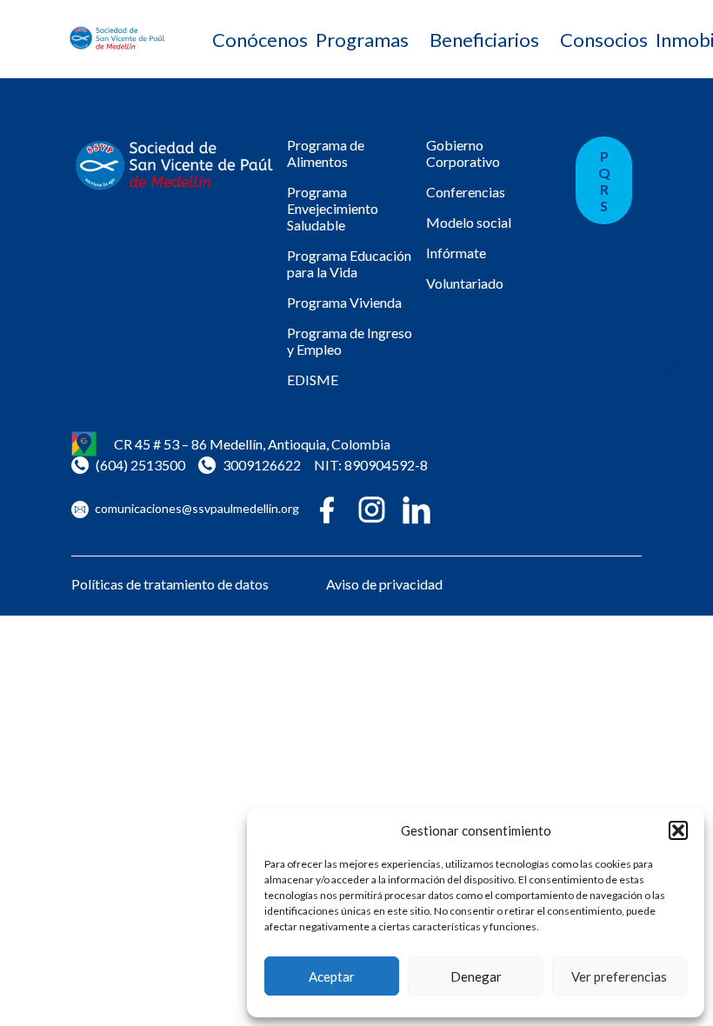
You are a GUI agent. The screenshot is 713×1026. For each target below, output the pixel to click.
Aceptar (332, 976)
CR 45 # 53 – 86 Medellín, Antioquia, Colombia (252, 444)
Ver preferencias (619, 976)
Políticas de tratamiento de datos (170, 584)
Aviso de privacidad (384, 584)
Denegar (476, 976)
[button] (678, 830)
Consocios (604, 39)
